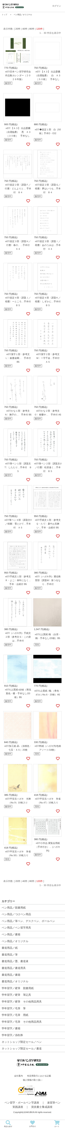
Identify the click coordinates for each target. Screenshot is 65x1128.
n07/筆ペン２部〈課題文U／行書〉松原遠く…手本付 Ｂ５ (48, 467)
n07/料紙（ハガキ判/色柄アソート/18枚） (48, 748)
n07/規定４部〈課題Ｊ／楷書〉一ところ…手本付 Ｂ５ (18, 301)
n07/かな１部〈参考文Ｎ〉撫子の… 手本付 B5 (18, 412)
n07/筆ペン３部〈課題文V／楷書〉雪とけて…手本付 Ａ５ (18, 524)
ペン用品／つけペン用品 (16, 914)
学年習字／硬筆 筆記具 (16, 994)
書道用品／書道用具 (14, 968)
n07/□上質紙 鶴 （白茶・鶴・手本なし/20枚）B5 (48, 636)
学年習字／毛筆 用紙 (15, 1015)
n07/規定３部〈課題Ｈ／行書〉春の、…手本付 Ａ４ (18, 245)
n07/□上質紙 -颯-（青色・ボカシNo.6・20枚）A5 (47, 692)
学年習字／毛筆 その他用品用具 (22, 1021)
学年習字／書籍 (11, 1028)
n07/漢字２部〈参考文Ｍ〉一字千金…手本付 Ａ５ (49, 358)
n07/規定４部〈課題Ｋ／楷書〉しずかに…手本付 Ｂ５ (48, 301)
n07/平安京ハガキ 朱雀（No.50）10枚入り (18, 853)
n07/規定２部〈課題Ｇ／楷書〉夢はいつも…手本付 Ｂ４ (48, 188)
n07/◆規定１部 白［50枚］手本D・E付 (48, 131)
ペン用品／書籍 (11, 934)
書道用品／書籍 (11, 974)
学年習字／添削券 (12, 1035)
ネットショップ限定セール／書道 (22, 1048)
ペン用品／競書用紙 (14, 907)
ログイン (56, 6)
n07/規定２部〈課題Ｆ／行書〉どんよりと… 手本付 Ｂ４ (18, 188)
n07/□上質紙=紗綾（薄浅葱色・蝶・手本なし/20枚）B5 (18, 693)
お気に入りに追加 (28, 87)
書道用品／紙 (10, 947)
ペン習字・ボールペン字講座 (21, 1102)
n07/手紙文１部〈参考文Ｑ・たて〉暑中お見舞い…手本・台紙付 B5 (48, 524)
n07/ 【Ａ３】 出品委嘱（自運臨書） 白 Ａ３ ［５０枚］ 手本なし (48, 75)
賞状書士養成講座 (41, 1107)
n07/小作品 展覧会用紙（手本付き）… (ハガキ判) (47, 847)
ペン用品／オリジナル (15, 941)
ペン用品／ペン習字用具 (16, 927)
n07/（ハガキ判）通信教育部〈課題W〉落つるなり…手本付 (48, 580)
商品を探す (8, 1126)
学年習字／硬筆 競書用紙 (18, 988)
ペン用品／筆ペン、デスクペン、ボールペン (28, 921)
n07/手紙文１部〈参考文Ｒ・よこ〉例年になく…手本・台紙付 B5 (18, 580)
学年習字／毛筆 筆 (14, 1008)
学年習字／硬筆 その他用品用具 (22, 1001)
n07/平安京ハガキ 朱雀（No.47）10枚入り (48, 800)
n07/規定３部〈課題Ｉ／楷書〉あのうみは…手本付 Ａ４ (48, 245)
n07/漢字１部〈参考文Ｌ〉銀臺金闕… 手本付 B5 (18, 358)
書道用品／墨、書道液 (15, 961)
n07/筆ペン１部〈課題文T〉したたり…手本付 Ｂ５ (18, 467)
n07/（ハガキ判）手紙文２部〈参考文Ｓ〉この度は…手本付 (18, 637)
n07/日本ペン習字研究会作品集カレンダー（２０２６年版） (18, 75)
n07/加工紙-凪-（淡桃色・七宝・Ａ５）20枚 (18, 748)
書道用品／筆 (10, 954)
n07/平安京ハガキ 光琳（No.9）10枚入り (18, 800)
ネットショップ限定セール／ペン (22, 1042)
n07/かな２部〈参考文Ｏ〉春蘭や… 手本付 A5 (47, 412)
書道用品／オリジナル (15, 981)
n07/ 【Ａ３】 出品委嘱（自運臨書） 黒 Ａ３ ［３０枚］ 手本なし (18, 132)
